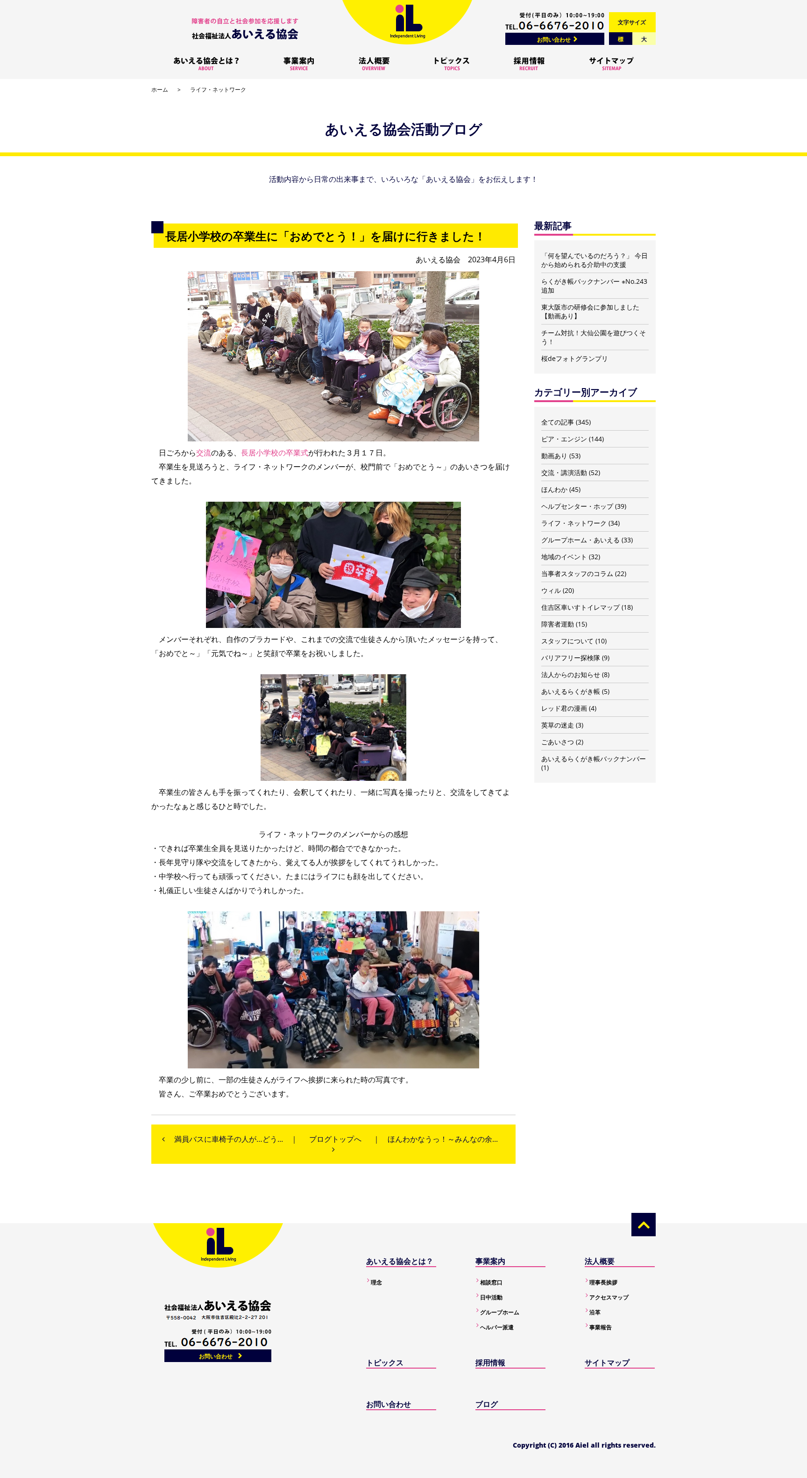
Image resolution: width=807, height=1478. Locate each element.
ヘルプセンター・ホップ (577, 506)
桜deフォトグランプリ (574, 358)
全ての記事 (557, 422)
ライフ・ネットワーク (218, 90)
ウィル (551, 590)
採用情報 (490, 1362)
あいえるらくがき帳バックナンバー (593, 758)
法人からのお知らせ (570, 674)
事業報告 (600, 1327)
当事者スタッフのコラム (577, 573)
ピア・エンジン (564, 438)
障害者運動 (557, 624)
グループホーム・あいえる (580, 539)
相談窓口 (491, 1282)
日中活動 (491, 1297)
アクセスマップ (609, 1297)
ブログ (486, 1404)
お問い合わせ (554, 39)
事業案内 (490, 1261)
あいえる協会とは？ (399, 1261)
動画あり (554, 455)
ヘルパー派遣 (497, 1327)
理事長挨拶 (603, 1282)
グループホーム (499, 1312)
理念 (376, 1282)
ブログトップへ (335, 1139)
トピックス (385, 1362)
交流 (203, 452)
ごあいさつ (557, 741)
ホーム (159, 90)
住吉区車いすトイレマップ (580, 607)
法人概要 (600, 1261)
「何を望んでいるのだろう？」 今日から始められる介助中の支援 (594, 260)
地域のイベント (564, 556)
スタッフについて (567, 640)
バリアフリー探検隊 (570, 657)
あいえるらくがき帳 (570, 691)
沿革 (595, 1312)
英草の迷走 (557, 725)
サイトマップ (607, 1362)
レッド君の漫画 (564, 708)
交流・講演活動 (564, 472)
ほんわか (554, 489)
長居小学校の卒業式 (274, 452)
